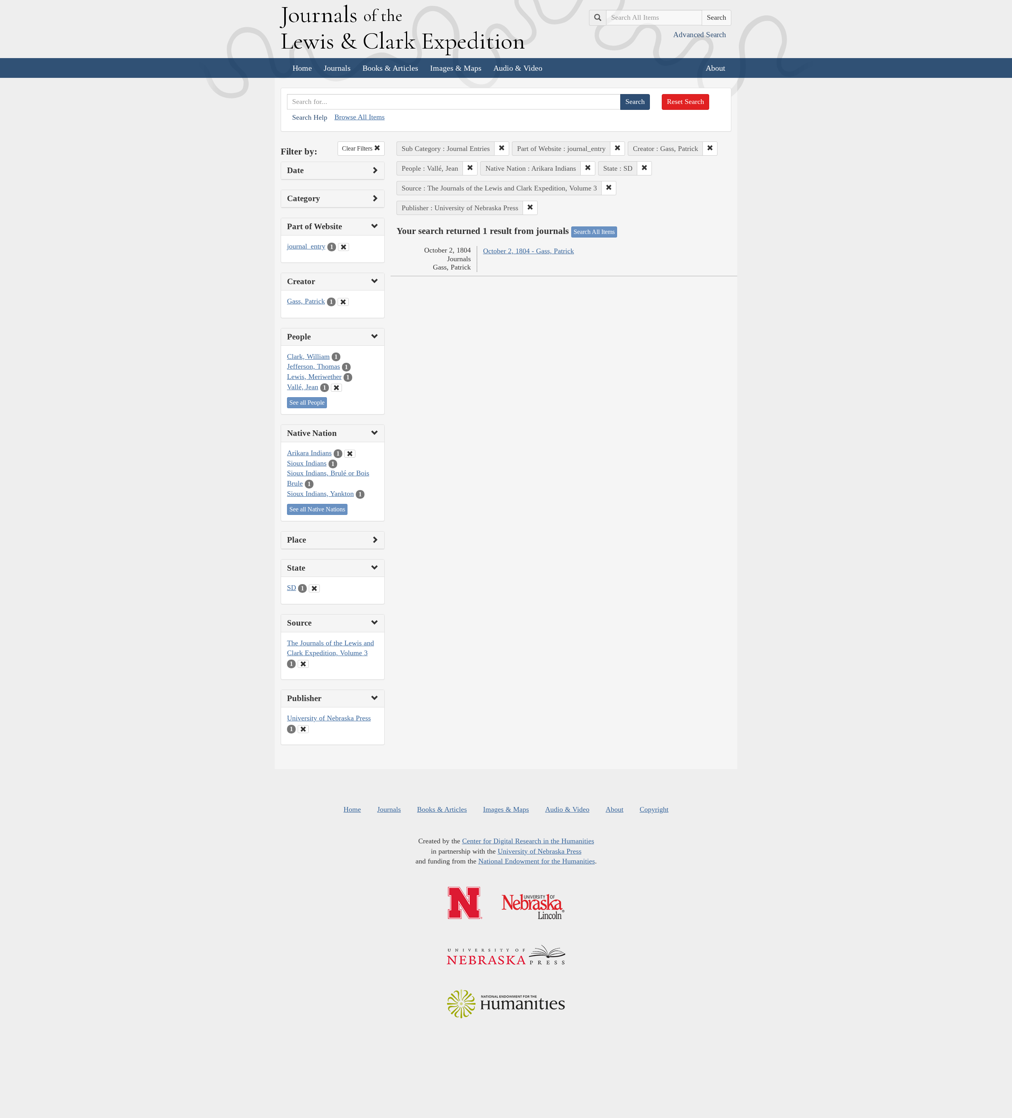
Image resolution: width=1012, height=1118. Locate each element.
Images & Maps (455, 68)
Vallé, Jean (302, 387)
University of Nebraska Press (329, 718)
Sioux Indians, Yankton (320, 494)
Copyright (654, 809)
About (715, 68)
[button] (501, 148)
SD (291, 588)
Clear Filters (358, 148)
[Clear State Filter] (314, 588)
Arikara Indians (309, 453)
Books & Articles (390, 68)
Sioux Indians (307, 463)
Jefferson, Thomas (313, 366)
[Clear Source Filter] (303, 664)
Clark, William (308, 356)
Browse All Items (359, 117)
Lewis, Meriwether (314, 377)
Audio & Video (517, 68)
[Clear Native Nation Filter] (349, 454)
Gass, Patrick (306, 301)
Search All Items (594, 231)
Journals (337, 68)
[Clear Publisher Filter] (303, 729)
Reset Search (685, 102)
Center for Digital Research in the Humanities (528, 841)
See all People (307, 402)
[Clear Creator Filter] (343, 302)
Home (302, 68)
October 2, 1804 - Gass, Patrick (528, 251)
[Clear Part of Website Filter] (343, 247)
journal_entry (306, 246)
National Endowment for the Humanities (536, 861)
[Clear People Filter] (336, 388)
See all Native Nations (317, 509)
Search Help (309, 117)
